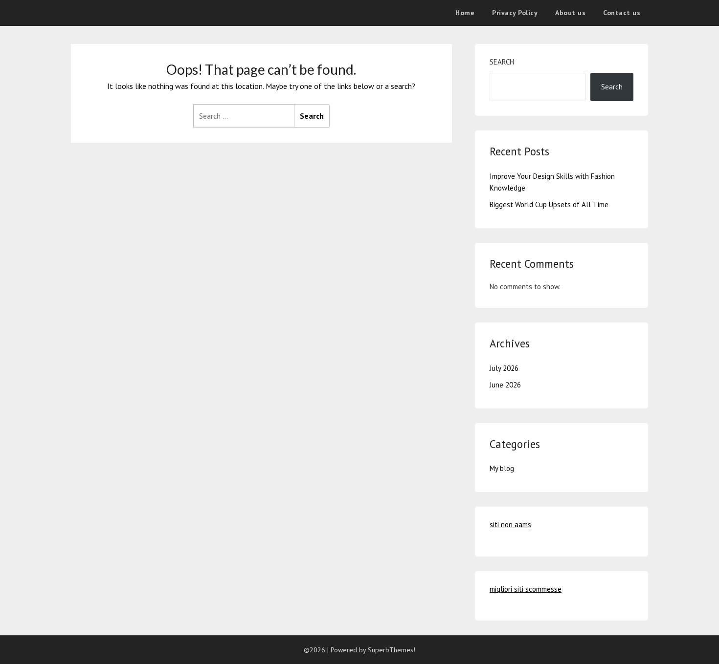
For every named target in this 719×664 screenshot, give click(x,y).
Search (502, 61)
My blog (502, 468)
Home (464, 12)
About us (570, 12)
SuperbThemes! (391, 649)
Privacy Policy (515, 12)
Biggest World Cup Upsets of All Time (549, 204)
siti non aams (510, 524)
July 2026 (504, 368)
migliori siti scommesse (526, 589)
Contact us (621, 12)
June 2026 (505, 384)
